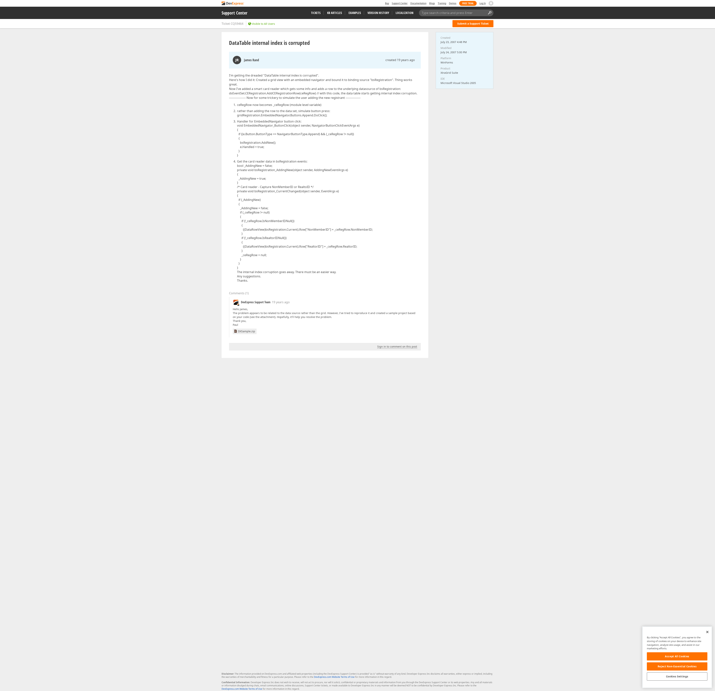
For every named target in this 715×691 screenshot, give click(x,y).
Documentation (418, 3)
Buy (387, 3)
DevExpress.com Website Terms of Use (334, 677)
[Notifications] (491, 3)
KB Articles (334, 13)
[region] (677, 657)
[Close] (707, 632)
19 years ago (281, 302)
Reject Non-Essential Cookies (677, 666)
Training (442, 3)
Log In (482, 3)
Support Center (400, 3)
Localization (404, 13)
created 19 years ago (400, 60)
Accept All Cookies (677, 656)
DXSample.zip (246, 331)
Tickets (316, 13)
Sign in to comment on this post (397, 346)
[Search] (489, 12)
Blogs (432, 3)
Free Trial (468, 3)
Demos (452, 3)
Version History (378, 13)
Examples (355, 13)
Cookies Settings (677, 676)
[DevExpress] (233, 3)
